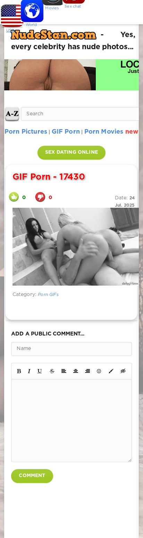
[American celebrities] (10, 14)
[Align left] (64, 371)
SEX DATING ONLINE (71, 152)
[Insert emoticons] (99, 371)
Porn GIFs (48, 295)
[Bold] (19, 371)
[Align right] (87, 371)
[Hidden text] (123, 371)
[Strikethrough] (52, 371)
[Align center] (76, 371)
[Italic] (29, 371)
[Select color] (111, 371)
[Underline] (40, 371)
